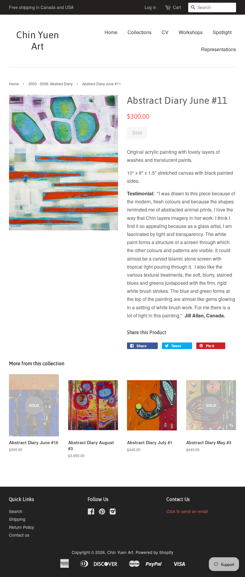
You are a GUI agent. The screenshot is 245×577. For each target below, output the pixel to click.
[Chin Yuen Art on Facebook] (91, 512)
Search (15, 511)
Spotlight (222, 32)
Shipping (17, 519)
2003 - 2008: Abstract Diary (50, 83)
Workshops (191, 32)
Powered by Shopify (154, 552)
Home (111, 32)
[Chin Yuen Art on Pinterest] (102, 512)
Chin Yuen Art (37, 40)
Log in (150, 7)
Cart (177, 7)
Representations (218, 49)
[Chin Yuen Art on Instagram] (112, 512)
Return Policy (21, 527)
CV (165, 32)
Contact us (19, 535)
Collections (139, 32)
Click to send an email (187, 511)
